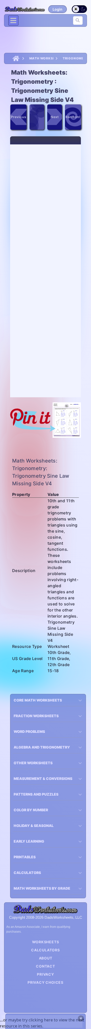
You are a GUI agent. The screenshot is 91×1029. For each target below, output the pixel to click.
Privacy (45, 974)
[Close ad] (81, 1018)
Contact (45, 966)
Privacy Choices (45, 982)
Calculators (45, 950)
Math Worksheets (41, 58)
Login (57, 9)
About (45, 958)
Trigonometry (73, 58)
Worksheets (45, 942)
